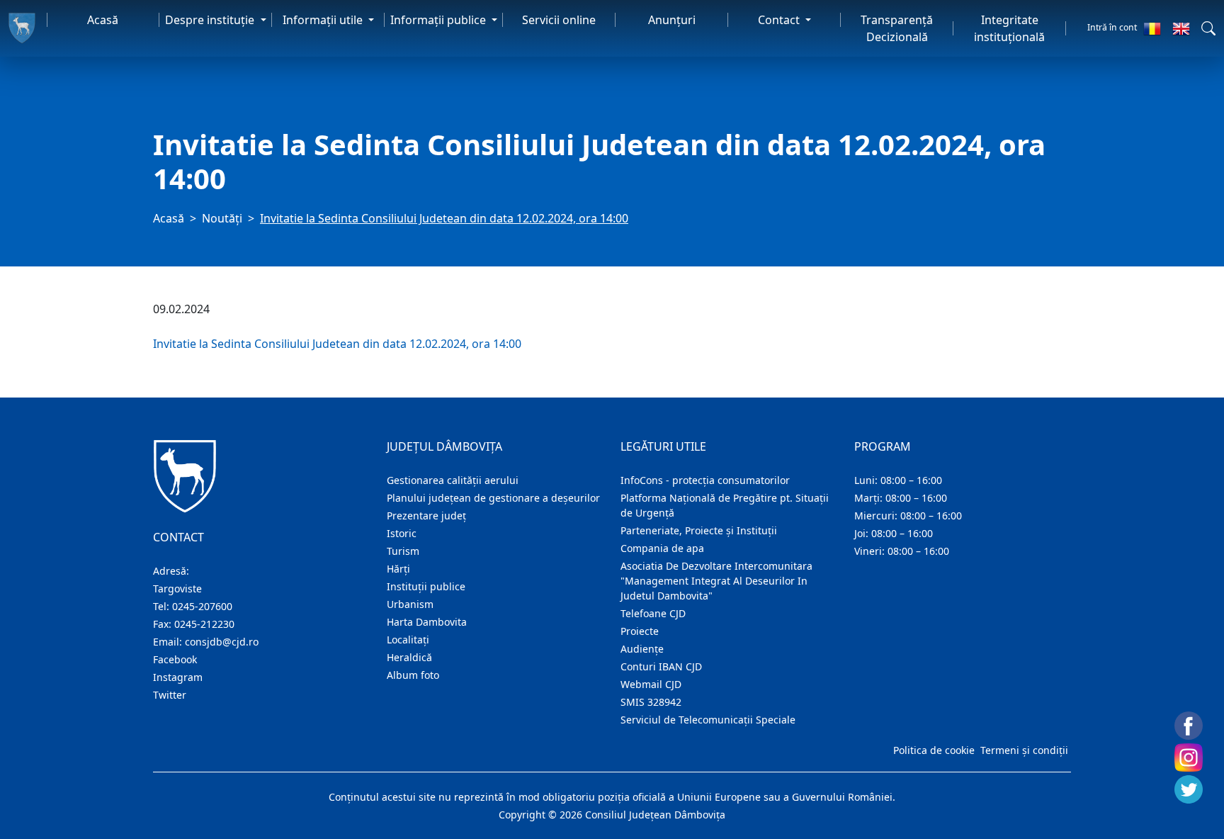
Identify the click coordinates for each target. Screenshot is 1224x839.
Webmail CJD (650, 684)
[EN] (1181, 28)
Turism (403, 551)
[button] (1208, 28)
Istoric (401, 533)
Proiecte (639, 631)
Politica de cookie (934, 750)
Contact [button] (780, 20)
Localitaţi (408, 639)
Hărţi (398, 568)
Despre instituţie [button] (211, 20)
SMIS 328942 (650, 702)
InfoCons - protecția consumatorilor (705, 480)
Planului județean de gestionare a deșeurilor (493, 498)
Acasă (102, 20)
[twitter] (1188, 789)
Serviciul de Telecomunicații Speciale (707, 719)
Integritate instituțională (1009, 28)
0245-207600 (202, 606)
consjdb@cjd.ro (222, 641)
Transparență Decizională (897, 28)
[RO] (1152, 28)
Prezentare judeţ (426, 515)
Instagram (178, 677)
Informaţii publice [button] (439, 20)
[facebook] (1188, 725)
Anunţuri (672, 20)
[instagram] (1188, 757)
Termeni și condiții (1024, 750)
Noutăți (222, 218)
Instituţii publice (426, 586)
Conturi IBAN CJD (661, 666)
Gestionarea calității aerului (452, 480)
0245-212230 (204, 624)
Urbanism (410, 604)
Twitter (169, 695)
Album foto (413, 675)
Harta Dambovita (427, 622)
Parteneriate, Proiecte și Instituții (698, 530)
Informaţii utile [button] (324, 20)
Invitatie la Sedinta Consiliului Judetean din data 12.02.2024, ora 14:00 (337, 343)
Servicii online (559, 20)
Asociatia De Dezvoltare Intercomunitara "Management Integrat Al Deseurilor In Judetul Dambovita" (716, 580)
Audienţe (642, 648)
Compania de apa (662, 548)
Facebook (175, 659)
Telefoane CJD (653, 613)
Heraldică (409, 657)
